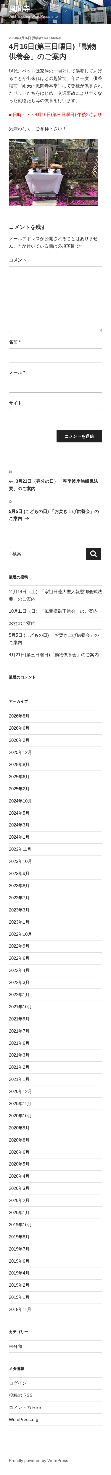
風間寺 (19, 9)
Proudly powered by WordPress (38, 1460)
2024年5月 (19, 813)
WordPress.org (23, 1419)
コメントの (25, 1407)
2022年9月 (19, 945)
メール (17, 372)
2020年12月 (20, 1091)
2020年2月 (19, 1200)
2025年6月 (19, 776)
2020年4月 (19, 1176)
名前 (15, 341)
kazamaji (52, 38)
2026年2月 (19, 740)
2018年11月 (20, 1309)
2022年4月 (19, 970)
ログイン (18, 1383)
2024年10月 (20, 800)
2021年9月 (19, 1018)
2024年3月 (19, 824)
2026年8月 (19, 715)
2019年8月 (19, 1236)
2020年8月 (19, 1139)
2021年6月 (19, 1043)
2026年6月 (19, 728)
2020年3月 (19, 1188)
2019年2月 (19, 1285)
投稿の (21, 1395)
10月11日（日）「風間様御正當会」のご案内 (53, 611)
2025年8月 (19, 764)
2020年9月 (19, 1127)
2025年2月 (19, 788)
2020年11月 (20, 1103)
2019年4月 (19, 1272)
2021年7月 (19, 1030)
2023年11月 (20, 849)
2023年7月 (19, 897)
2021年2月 (19, 1067)
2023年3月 (19, 909)
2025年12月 (20, 752)
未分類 (15, 1346)
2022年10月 (20, 934)
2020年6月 (19, 1152)
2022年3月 (19, 982)
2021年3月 (19, 1054)
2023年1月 (19, 922)
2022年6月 (19, 958)
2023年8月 (19, 885)
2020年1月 (19, 1212)
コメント (18, 259)
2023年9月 (19, 873)
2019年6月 (19, 1261)
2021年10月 (20, 1006)
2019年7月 (19, 1248)
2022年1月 (19, 994)
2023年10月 (20, 861)
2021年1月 (19, 1079)
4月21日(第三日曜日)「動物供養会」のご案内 (54, 654)
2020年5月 (19, 1163)
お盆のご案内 (22, 623)
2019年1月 (19, 1297)
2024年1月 (19, 837)
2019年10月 (20, 1224)
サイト (15, 402)
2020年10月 (20, 1115)
